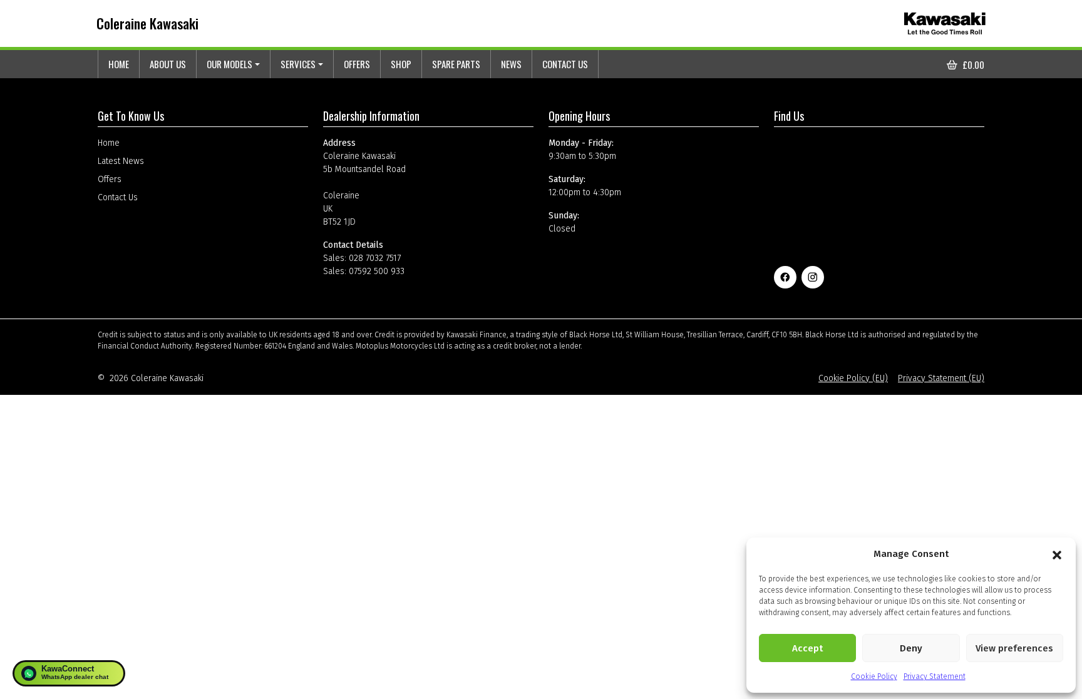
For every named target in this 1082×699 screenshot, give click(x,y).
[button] (1057, 554)
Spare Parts (456, 64)
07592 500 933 (376, 271)
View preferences (1014, 648)
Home (118, 64)
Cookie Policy (874, 676)
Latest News (121, 161)
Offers (357, 64)
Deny (911, 648)
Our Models (229, 64)
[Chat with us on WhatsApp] (69, 673)
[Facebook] (785, 277)
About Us (168, 64)
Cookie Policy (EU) (853, 378)
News (511, 64)
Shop (401, 64)
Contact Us (565, 64)
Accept (807, 648)
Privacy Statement (935, 676)
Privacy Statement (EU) (941, 378)
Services (298, 64)
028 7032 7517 (375, 258)
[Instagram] (812, 277)
